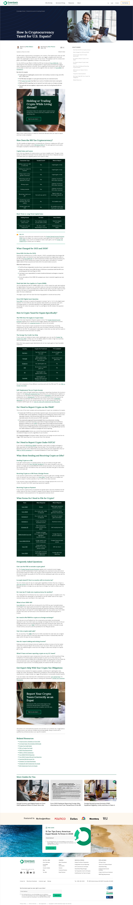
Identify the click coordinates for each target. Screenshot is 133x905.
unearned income (35, 323)
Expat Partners (62, 872)
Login (112, 3)
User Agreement (42, 903)
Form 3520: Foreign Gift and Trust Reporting (30, 757)
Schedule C (48, 395)
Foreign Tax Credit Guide (25, 746)
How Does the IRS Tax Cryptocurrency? (82, 49)
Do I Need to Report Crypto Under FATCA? (80, 63)
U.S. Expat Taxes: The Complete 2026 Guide (30, 744)
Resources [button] (71, 3)
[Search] (108, 3)
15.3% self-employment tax (32, 394)
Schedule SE (31, 397)
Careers (60, 867)
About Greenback (63, 862)
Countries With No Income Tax (26, 759)
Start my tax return (33, 119)
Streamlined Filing (103, 866)
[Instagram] (34, 873)
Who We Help (48, 3)
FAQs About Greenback (32, 881)
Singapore (25, 363)
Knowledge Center (21, 11)
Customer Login (42, 881)
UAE (25, 368)
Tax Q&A (45, 872)
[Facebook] (21, 873)
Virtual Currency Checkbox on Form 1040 (29, 741)
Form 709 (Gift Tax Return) (36, 464)
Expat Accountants (61, 865)
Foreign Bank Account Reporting (82, 864)
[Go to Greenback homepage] (10, 3)
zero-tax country (21, 584)
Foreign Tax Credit (26, 81)
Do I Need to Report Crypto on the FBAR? (81, 59)
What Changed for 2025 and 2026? (81, 52)
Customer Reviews (63, 870)
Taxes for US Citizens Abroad (105, 864)
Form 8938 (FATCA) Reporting (26, 755)
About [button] (79, 3)
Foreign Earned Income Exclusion (30, 569)
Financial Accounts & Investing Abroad (36, 11)
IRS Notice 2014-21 (39, 145)
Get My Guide (50, 848)
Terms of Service (32, 903)
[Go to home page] (27, 863)
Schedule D (20, 69)
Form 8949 (58, 68)
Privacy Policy (50, 842)
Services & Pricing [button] (60, 3)
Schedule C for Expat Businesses (27, 761)
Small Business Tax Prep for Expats (82, 873)
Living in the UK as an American (106, 872)
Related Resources (77, 80)
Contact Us (22, 881)
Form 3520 (42, 477)
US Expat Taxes (102, 862)
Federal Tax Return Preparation (82, 862)
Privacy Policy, (43, 895)
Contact (117, 3)
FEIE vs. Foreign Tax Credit (25, 748)
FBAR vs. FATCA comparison (24, 450)
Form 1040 (19, 301)
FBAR (35, 423)
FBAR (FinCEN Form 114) (24, 534)
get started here (55, 677)
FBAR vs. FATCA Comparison (26, 752)
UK (24, 372)
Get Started (125, 3)
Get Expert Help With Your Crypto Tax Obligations (81, 77)
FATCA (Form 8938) (30, 445)
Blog (44, 870)
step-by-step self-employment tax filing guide (47, 402)
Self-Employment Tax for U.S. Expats (28, 766)
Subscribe (57, 895)
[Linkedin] (28, 873)
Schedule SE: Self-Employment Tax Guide (29, 763)
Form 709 (24, 547)
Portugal (25, 358)
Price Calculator (46, 862)
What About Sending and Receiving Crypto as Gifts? (81, 67)
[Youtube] (31, 873)
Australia (24, 378)
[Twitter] (24, 873)
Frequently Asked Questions (79, 73)
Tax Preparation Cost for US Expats (82, 870)
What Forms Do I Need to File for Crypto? (80, 70)
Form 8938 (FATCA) (24, 541)
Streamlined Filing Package (81, 868)
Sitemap (49, 881)
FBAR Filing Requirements (25, 750)
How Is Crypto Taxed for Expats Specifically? (80, 55)
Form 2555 (22, 239)
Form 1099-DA (54, 63)
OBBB (30, 634)
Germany (24, 353)
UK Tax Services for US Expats (81, 866)
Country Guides (46, 867)
